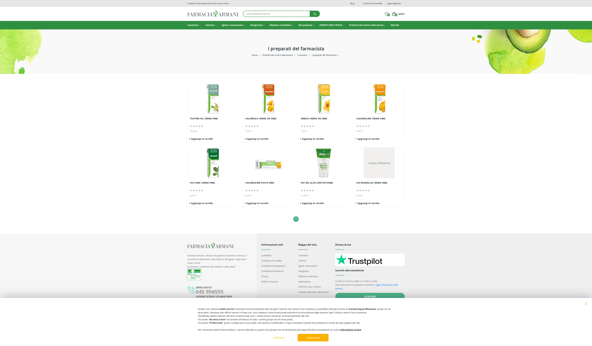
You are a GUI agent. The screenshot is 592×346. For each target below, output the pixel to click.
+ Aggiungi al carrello (201, 138)
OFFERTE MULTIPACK (331, 25)
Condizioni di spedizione (273, 265)
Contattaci (266, 255)
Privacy (264, 276)
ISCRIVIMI (370, 296)
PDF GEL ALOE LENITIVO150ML (317, 182)
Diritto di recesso (269, 281)
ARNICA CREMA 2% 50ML (314, 118)
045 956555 (210, 291)
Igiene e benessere (233, 25)
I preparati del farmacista (324, 55)
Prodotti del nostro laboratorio (366, 25)
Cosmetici (193, 25)
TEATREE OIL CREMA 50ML (204, 118)
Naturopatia (305, 25)
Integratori (256, 25)
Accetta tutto (313, 337)
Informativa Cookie (350, 329)
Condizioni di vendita (271, 260)
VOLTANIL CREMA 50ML (202, 182)
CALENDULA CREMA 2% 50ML (261, 118)
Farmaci (210, 25)
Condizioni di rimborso (272, 271)
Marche (395, 25)
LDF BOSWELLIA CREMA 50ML (372, 182)
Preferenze (279, 337)
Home (255, 55)
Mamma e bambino (281, 25)
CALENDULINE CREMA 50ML (371, 118)
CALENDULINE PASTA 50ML (259, 182)
